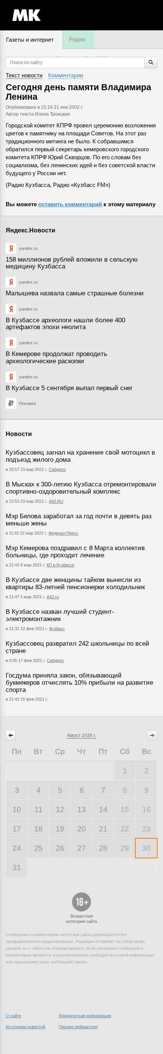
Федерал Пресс (63, 533)
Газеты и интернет (30, 39)
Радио (77, 39)
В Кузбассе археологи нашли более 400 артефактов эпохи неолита (65, 324)
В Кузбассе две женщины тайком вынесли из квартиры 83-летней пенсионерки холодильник (75, 583)
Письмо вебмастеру (78, 1026)
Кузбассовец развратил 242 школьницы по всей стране (77, 647)
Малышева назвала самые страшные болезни (75, 293)
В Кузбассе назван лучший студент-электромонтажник (60, 615)
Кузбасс (57, 628)
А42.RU (56, 501)
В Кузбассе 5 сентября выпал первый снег (69, 388)
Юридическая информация (85, 1015)
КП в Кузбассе (60, 565)
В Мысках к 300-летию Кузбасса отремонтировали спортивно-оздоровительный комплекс (81, 488)
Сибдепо (57, 469)
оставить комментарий (70, 204)
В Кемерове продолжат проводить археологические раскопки (56, 357)
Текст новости (24, 75)
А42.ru (53, 596)
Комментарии (65, 75)
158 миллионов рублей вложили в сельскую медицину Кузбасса (72, 263)
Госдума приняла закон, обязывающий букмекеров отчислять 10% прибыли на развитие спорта (79, 682)
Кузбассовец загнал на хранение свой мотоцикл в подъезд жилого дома (80, 456)
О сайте (13, 1015)
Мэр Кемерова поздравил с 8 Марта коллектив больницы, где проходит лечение (75, 551)
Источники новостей (25, 1026)
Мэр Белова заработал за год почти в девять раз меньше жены (79, 520)
